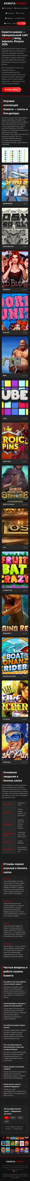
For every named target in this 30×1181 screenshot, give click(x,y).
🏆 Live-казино (20, 13)
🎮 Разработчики (20, 18)
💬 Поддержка (9, 18)
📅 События (7, 23)
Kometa (15, 3)
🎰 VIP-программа (7, 8)
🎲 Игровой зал (10, 13)
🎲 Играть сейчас (11, 90)
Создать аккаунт (21, 23)
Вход (14, 23)
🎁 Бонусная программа (21, 8)
